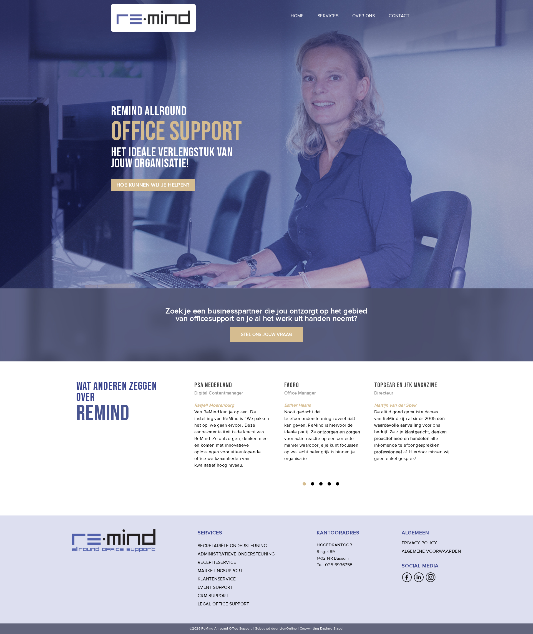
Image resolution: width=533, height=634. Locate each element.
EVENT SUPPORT (215, 587)
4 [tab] (329, 483)
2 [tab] (312, 483)
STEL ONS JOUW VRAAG (266, 334)
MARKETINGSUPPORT (220, 570)
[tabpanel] (322, 421)
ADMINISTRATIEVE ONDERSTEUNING (236, 554)
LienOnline (288, 629)
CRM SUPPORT (213, 595)
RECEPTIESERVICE (217, 562)
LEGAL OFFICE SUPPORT (223, 604)
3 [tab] (321, 483)
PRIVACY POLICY (419, 543)
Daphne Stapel (331, 629)
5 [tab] (337, 483)
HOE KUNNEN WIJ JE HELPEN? (153, 185)
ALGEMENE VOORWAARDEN (431, 551)
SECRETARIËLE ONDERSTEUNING (232, 546)
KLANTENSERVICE (217, 579)
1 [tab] (304, 483)
